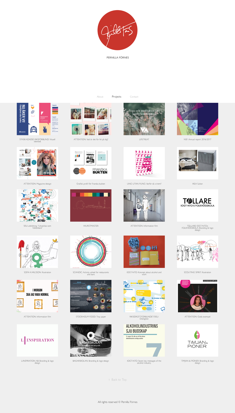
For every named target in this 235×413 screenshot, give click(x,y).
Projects (116, 96)
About (100, 96)
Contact (134, 96)
